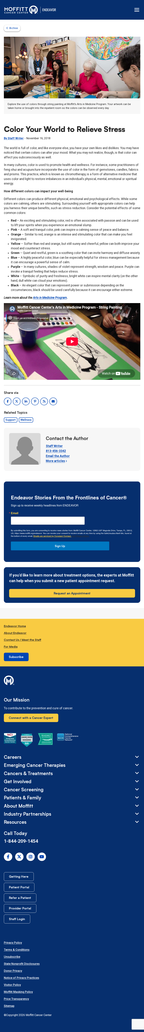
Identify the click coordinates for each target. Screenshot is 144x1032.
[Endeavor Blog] (49, 9)
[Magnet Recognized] (45, 741)
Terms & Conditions (17, 949)
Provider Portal (20, 908)
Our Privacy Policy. (80, 536)
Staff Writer (54, 446)
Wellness (25, 419)
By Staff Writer (14, 138)
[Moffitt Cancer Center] (21, 9)
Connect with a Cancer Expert (31, 718)
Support (10, 419)
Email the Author (58, 456)
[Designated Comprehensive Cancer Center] (10, 741)
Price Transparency (16, 999)
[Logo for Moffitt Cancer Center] (72, 681)
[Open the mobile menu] (136, 9)
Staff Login (17, 919)
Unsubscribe (12, 956)
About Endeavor (15, 633)
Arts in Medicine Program (50, 297)
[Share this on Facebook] (8, 401)
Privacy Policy (13, 942)
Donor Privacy (13, 970)
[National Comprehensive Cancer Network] (67, 741)
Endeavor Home (15, 626)
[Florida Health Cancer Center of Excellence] (26, 741)
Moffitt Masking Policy (18, 992)
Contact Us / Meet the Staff (22, 639)
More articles (55, 461)
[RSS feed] (44, 401)
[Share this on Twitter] (17, 401)
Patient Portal (19, 887)
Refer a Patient (20, 898)
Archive (13, 28)
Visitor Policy (12, 985)
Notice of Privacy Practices (21, 977)
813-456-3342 (56, 451)
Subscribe (16, 657)
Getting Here (18, 876)
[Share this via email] (53, 401)
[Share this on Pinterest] (35, 401)
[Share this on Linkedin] (26, 401)
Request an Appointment (72, 593)
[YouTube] (42, 857)
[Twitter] (19, 857)
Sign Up (60, 546)
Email (14, 513)
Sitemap (9, 1006)
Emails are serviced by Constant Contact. (52, 536)
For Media (11, 646)
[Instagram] (30, 857)
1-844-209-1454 (21, 841)
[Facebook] (8, 857)
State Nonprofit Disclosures (22, 963)
